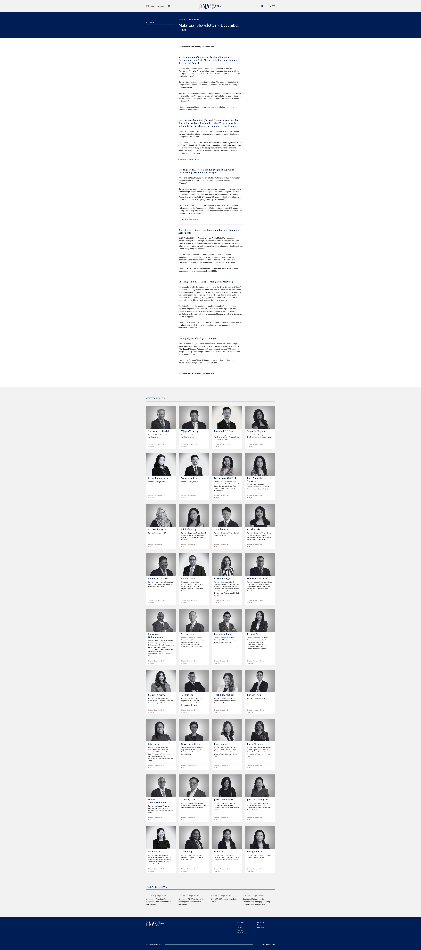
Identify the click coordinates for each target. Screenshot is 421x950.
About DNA (240, 922)
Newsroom (152, 22)
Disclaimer (260, 927)
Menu (269, 6)
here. (213, 47)
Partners (239, 927)
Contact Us (260, 922)
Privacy (259, 925)
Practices (239, 925)
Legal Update (194, 19)
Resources (239, 932)
